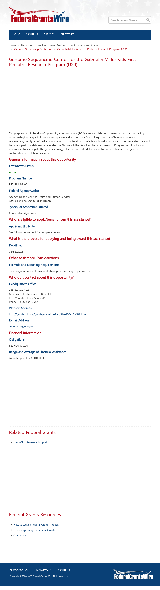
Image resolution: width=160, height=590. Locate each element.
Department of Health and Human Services (43, 45)
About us (32, 34)
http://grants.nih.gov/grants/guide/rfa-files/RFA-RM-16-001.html (47, 314)
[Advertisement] (80, 98)
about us (64, 570)
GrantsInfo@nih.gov (21, 326)
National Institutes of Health (84, 45)
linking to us (43, 570)
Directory (67, 34)
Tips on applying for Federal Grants (34, 530)
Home (16, 34)
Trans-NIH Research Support (30, 442)
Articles (49, 34)
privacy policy (19, 570)
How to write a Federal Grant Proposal (36, 524)
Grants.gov (20, 535)
